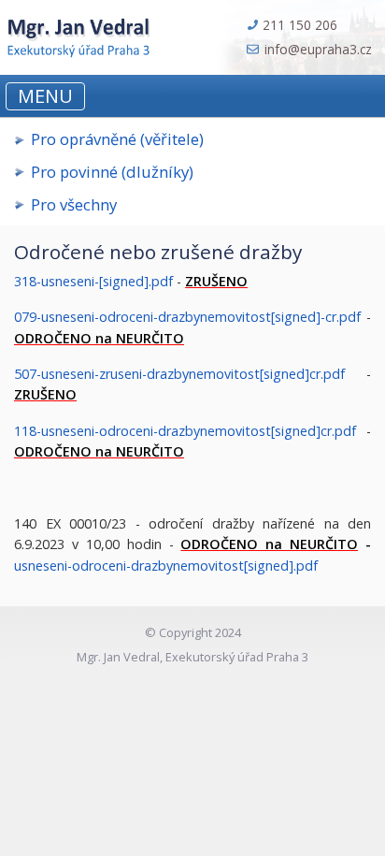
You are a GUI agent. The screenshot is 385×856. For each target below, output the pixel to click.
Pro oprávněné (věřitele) (117, 139)
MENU (45, 96)
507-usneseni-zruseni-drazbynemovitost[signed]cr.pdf (179, 374)
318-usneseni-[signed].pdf (93, 281)
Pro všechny (74, 204)
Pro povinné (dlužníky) (112, 171)
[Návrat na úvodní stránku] (76, 34)
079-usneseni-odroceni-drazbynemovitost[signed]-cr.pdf (187, 317)
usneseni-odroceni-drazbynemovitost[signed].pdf (166, 565)
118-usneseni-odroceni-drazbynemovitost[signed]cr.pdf (185, 431)
